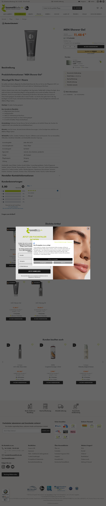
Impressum (70, 242)
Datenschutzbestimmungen (60, 242)
